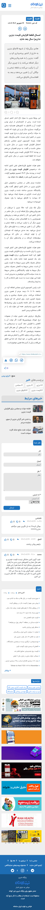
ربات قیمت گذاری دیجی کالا (17, 687)
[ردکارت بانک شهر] (22, 771)
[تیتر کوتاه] (36, 4)
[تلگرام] (31, 870)
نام (40, 451)
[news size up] (6, 112)
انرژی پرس (6, 376)
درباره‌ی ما (22, 861)
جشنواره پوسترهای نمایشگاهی (15, 865)
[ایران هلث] (22, 821)
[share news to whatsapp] (16, 360)
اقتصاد (37, 18)
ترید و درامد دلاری (34, 691)
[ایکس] (12, 870)
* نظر (39, 471)
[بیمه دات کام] (22, 754)
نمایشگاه (10, 691)
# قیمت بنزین (36, 390)
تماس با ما (33, 861)
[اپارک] (22, 804)
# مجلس (18, 385)
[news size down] (17, 112)
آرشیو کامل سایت (35, 865)
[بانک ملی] (22, 737)
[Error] (6, 360)
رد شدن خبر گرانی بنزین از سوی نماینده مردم (18, 421)
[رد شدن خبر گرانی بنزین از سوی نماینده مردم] (38, 419)
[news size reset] (11, 112)
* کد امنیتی (37, 495)
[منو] (10, 6)
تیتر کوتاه (12, 891)
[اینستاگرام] (21, 870)
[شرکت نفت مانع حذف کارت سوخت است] (38, 429)
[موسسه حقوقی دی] (22, 788)
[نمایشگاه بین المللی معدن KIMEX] (22, 837)
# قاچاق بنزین (21, 390)
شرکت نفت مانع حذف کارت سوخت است (20, 431)
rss (13, 861)
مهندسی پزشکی (21, 691)
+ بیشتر (7, 670)
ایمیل (39, 461)
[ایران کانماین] (22, 705)
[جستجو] (4, 5)
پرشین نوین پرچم (34, 687)
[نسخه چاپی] (25, 28)
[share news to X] (11, 360)
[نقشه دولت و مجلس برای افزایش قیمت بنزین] (38, 408)
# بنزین (29, 385)
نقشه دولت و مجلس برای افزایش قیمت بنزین (17, 410)
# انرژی (39, 385)
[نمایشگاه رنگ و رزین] (22, 721)
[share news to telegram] (21, 360)
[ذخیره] (20, 28)
